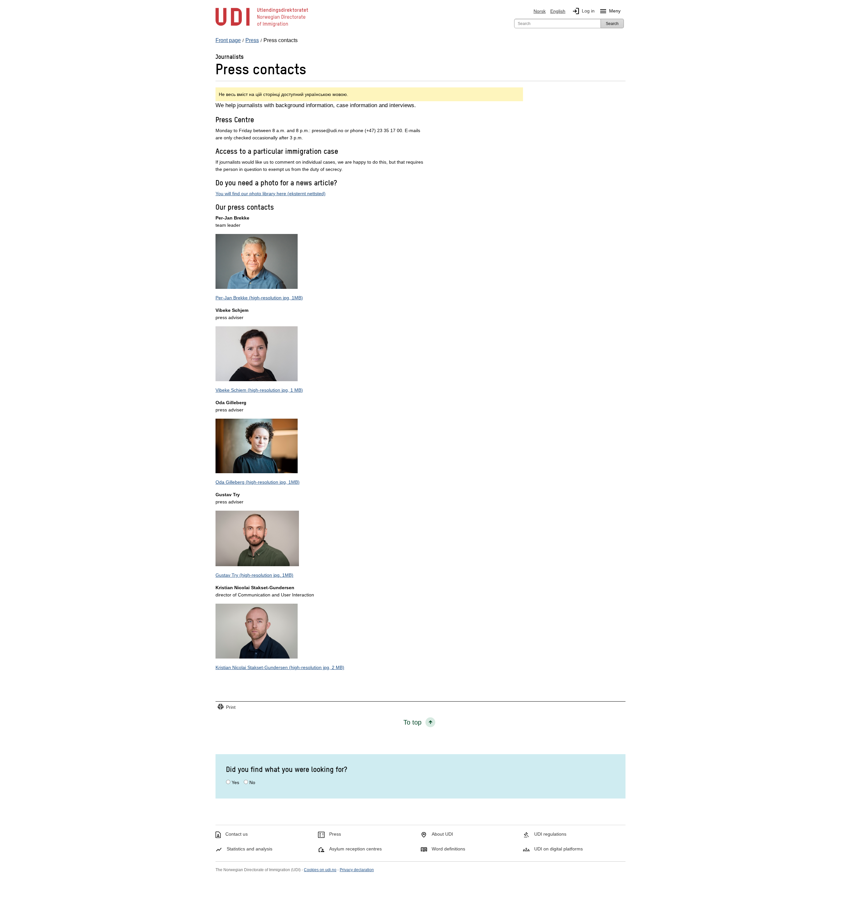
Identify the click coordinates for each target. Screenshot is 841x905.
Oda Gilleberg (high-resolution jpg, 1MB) (258, 482)
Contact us (236, 834)
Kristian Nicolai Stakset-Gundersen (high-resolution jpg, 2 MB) (280, 667)
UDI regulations (550, 834)
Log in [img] (583, 11)
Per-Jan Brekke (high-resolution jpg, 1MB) (259, 297)
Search (612, 23)
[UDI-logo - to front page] (262, 26)
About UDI (442, 834)
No (252, 782)
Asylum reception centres (355, 848)
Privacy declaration (357, 870)
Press (335, 834)
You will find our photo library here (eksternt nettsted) (271, 193)
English (557, 11)
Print (226, 707)
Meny (610, 11)
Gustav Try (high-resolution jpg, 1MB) (254, 575)
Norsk (540, 11)
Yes (235, 782)
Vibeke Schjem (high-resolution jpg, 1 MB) (259, 390)
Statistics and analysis (249, 848)
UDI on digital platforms (558, 848)
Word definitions (448, 848)
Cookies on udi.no (320, 870)
